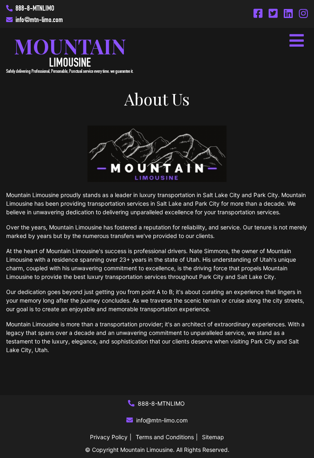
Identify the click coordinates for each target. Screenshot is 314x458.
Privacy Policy (109, 436)
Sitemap (213, 436)
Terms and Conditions (165, 436)
